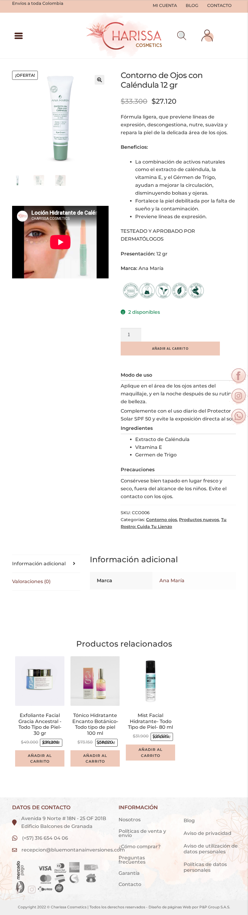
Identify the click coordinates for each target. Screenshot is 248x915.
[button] (181, 35)
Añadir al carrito (170, 348)
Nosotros (130, 820)
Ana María (171, 580)
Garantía (129, 873)
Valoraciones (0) (31, 581)
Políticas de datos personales (205, 867)
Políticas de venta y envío (142, 833)
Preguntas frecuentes (132, 860)
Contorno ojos (161, 519)
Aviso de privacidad (208, 833)
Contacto (219, 5)
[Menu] (18, 36)
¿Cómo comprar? (140, 846)
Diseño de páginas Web (170, 907)
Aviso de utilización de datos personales (211, 849)
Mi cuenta (165, 5)
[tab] (46, 564)
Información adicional (39, 563)
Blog (192, 5)
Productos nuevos (199, 519)
